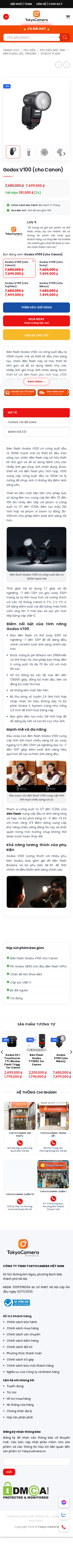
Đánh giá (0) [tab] (17, 432)
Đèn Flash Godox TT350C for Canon (36, 1059)
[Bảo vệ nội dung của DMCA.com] (26, 1490)
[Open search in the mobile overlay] (36, 37)
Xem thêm (35, 381)
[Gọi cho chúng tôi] (20, 1143)
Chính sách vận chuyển (23, 1334)
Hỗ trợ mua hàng (19, 1399)
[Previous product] (66, 64)
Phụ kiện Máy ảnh (52, 50)
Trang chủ (11, 50)
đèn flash (13, 814)
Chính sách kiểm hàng (23, 1341)
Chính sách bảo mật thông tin (27, 1516)
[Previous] (11, 107)
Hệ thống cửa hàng (20, 1405)
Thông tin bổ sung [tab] (22, 422)
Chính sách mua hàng (23, 1328)
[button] (6, 17)
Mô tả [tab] (12, 412)
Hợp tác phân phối (20, 1417)
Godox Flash (50, 54)
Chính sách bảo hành (22, 1322)
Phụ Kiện (29, 50)
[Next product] (58, 64)
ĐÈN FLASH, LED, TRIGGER (19, 54)
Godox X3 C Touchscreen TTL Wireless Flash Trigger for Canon (13, 1061)
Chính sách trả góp (20, 1360)
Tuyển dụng (15, 1386)
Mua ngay (36, 319)
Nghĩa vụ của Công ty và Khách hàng (33, 1372)
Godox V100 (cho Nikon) (61, 1058)
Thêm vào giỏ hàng (36, 307)
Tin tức (12, 1392)
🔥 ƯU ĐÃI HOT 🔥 (36, 29)
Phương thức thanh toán (24, 1353)
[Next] (61, 107)
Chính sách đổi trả (19, 1347)
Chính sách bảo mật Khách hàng (30, 1366)
